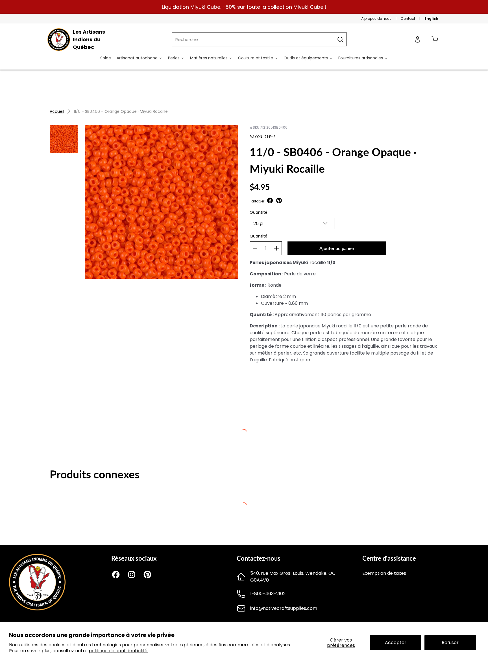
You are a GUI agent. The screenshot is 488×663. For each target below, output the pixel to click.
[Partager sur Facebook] (270, 201)
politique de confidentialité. (118, 650)
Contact (408, 18)
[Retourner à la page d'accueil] (37, 609)
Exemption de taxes (384, 573)
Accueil (57, 111)
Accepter (395, 642)
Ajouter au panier (336, 248)
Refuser (450, 642)
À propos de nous (376, 18)
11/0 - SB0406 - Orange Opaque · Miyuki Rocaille (121, 111)
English (431, 18)
